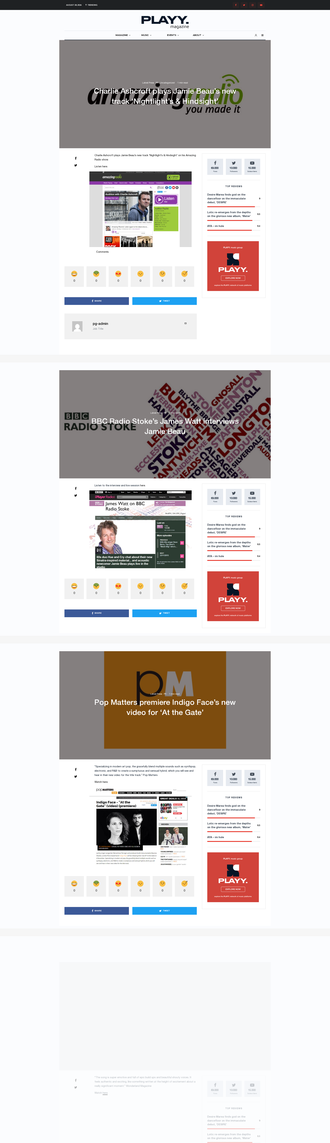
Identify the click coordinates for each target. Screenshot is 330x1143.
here (104, 166)
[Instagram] (252, 5)
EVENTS (171, 35)
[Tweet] (75, 165)
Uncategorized (167, 83)
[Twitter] (244, 5)
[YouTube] (261, 5)
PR (157, 83)
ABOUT (197, 35)
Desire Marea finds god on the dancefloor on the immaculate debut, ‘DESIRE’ (226, 199)
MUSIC (145, 35)
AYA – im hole (215, 226)
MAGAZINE (122, 35)
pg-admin (100, 324)
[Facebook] (236, 5)
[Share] (75, 158)
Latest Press (148, 83)
